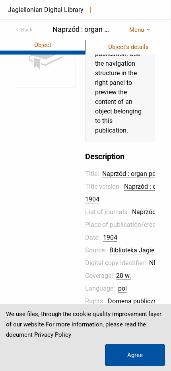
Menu (136, 29)
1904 (110, 237)
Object (42, 45)
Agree (135, 355)
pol (122, 288)
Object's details (128, 47)
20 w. (123, 275)
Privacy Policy (52, 334)
